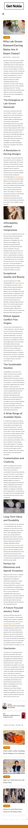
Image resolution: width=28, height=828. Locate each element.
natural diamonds (19, 283)
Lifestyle (6, 37)
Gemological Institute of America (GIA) (13, 545)
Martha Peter (16, 57)
